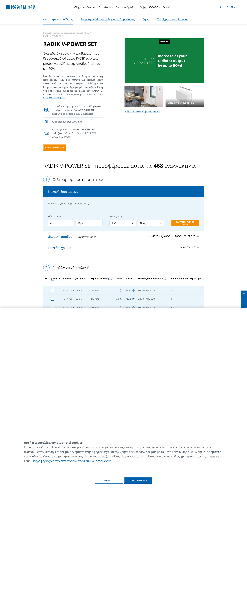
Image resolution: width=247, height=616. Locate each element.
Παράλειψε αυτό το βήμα (185, 223)
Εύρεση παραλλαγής (54, 147)
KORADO (47, 32)
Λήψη (143, 7)
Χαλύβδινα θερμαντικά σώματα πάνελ (71, 32)
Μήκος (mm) (54, 216)
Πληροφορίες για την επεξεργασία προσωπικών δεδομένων (71, 461)
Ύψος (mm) (115, 216)
